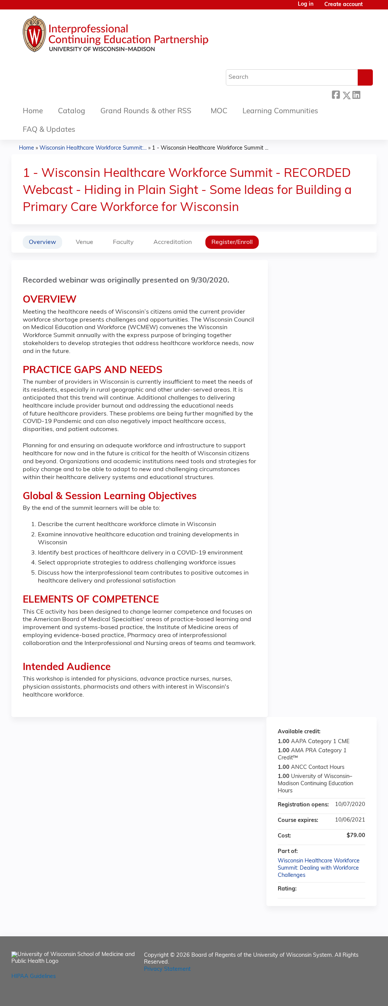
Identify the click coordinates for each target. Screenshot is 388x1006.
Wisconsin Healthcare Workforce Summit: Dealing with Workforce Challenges (319, 868)
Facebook (336, 94)
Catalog (71, 111)
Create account (343, 5)
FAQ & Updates (49, 130)
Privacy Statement (167, 969)
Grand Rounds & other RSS (145, 111)
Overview (42, 242)
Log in (305, 4)
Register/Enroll (232, 242)
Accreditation (172, 242)
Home (33, 111)
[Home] (138, 35)
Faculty (123, 242)
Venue (84, 242)
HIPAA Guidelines (33, 976)
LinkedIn (356, 94)
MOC (219, 111)
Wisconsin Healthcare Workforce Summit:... (93, 148)
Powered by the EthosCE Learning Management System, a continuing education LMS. (350, 993)
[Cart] (370, 8)
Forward (366, 94)
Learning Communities (280, 111)
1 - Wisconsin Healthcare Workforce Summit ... (210, 148)
